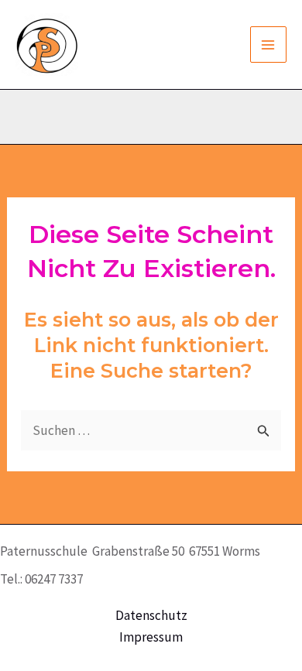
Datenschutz (151, 615)
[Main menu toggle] (268, 44)
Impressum (151, 636)
